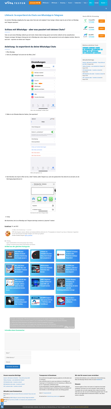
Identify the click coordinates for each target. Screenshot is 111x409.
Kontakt (96, 2)
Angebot (101, 21)
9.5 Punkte (91, 22)
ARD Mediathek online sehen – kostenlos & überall (93, 73)
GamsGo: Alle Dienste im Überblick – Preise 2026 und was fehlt (16, 378)
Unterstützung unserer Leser (53, 396)
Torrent (70, 2)
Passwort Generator (89, 53)
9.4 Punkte (91, 36)
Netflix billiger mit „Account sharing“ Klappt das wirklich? (22, 397)
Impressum (72, 407)
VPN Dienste (45, 2)
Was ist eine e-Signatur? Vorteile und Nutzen (71, 300)
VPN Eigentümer (97, 53)
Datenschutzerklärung (80, 407)
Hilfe (90, 2)
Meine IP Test (85, 47)
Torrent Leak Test (88, 49)
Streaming (62, 2)
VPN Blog (8, 241)
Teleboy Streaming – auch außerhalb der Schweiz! (93, 66)
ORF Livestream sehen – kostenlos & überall (92, 77)
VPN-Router (54, 2)
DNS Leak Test (92, 47)
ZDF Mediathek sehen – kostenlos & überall (92, 70)
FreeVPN (89, 51)
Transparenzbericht (47, 393)
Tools (85, 2)
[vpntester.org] (15, 3)
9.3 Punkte (91, 29)
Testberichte (78, 2)
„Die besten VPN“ (34, 2)
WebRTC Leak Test (96, 49)
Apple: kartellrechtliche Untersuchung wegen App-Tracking (19, 242)
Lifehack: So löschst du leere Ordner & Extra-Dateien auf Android (20, 244)
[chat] (2, 406)
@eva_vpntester (28, 235)
